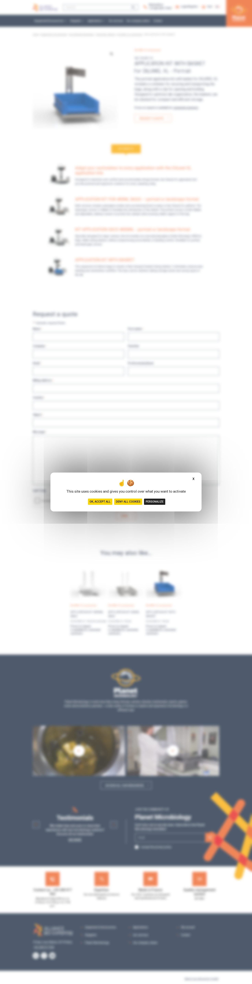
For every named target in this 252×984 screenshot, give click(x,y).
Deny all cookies (128, 501)
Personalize (155, 501)
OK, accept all (100, 501)
